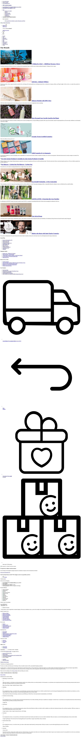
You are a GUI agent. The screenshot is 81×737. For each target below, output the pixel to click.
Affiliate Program (6, 636)
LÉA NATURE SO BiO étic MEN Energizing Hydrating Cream (14, 262)
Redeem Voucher (6, 627)
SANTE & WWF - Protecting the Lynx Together (45, 199)
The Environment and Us (7, 634)
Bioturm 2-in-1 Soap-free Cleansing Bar (10, 264)
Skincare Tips (6, 241)
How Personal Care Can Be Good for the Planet (45, 118)
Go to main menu (6, 1)
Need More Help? (6, 618)
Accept (2, 672)
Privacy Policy (5, 654)
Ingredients (5, 632)
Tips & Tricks (6, 242)
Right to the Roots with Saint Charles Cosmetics (45, 233)
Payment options (8, 13)
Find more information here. (5, 572)
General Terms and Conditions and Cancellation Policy (12, 655)
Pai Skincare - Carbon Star (24, 164)
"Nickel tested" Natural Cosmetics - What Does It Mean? (12, 255)
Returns (6, 11)
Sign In (4, 623)
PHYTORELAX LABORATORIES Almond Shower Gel (13, 274)
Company (4, 659)
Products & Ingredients (7, 240)
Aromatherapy (6, 248)
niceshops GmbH (8, 651)
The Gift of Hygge (37, 216)
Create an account (6, 30)
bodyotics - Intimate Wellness (40, 81)
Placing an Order (6, 613)
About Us (4, 640)
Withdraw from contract (4, 662)
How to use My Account (7, 620)
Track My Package (6, 626)
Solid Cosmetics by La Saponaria (41, 153)
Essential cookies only (7, 672)
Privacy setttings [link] (5, 657)
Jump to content (5, 2)
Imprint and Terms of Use (7, 653)
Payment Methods (6, 616)
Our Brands (6, 244)
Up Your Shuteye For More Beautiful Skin (10, 256)
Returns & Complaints (6, 615)
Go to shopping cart (6, 3)
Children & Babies (6, 247)
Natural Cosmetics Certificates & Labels (10, 633)
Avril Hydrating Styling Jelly (8, 273)
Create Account (5, 624)
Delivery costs (7, 12)
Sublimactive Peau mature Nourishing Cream (10, 271)
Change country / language (13, 649)
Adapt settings (15, 672)
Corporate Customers (6, 619)
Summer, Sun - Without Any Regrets (9, 253)
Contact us (7, 14)
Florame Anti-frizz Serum (7, 265)
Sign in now (5, 26)
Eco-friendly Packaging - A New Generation (44, 181)
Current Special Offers (6, 635)
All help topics (7, 15)
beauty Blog (5, 631)
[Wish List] (3, 32)
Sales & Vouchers (6, 617)
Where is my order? (8, 10)
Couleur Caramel (6, 261)
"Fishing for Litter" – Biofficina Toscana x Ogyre (46, 64)
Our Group (5, 641)
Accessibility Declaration (7, 656)
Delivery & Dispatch (6, 614)
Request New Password (7, 625)
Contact (4, 642)
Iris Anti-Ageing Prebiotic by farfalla (33, 158)
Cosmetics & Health (7, 243)
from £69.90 (12, 7)
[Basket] (42, 34)
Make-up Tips (6, 246)
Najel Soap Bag (5, 270)
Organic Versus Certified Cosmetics (42, 136)
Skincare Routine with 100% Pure (41, 100)
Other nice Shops (6, 660)
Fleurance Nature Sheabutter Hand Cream (10, 263)
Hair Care (5, 245)
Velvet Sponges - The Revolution (8, 254)
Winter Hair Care (6, 257)
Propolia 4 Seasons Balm (7, 272)
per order (9, 8)
